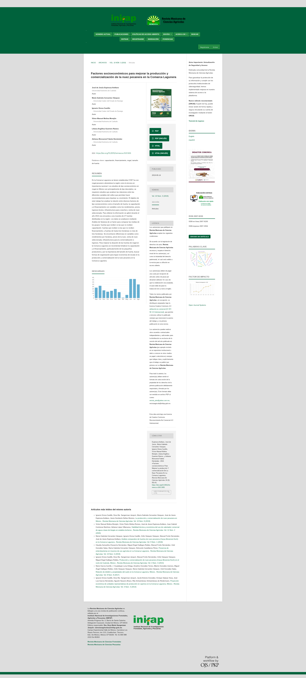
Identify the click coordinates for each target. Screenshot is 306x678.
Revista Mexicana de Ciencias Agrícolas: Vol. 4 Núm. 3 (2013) (140, 563)
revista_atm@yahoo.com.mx (159, 400)
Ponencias (168, 39)
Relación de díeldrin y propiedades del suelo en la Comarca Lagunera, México (126, 572)
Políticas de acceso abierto (145, 34)
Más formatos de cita (161, 492)
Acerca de (181, 34)
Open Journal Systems (197, 305)
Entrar (124, 39)
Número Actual (103, 34)
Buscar (194, 34)
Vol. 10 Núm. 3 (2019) (118, 63)
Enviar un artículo (199, 237)
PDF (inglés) (160, 138)
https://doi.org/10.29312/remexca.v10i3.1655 (113, 153)
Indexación (153, 39)
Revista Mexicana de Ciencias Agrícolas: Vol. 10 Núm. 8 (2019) (126, 521)
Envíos (166, 34)
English (191, 136)
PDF (156, 131)
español (192, 140)
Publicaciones (121, 34)
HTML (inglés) (161, 153)
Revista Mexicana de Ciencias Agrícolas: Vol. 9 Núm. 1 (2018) (139, 542)
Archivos (103, 63)
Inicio (93, 63)
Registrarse (138, 39)
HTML (157, 146)
